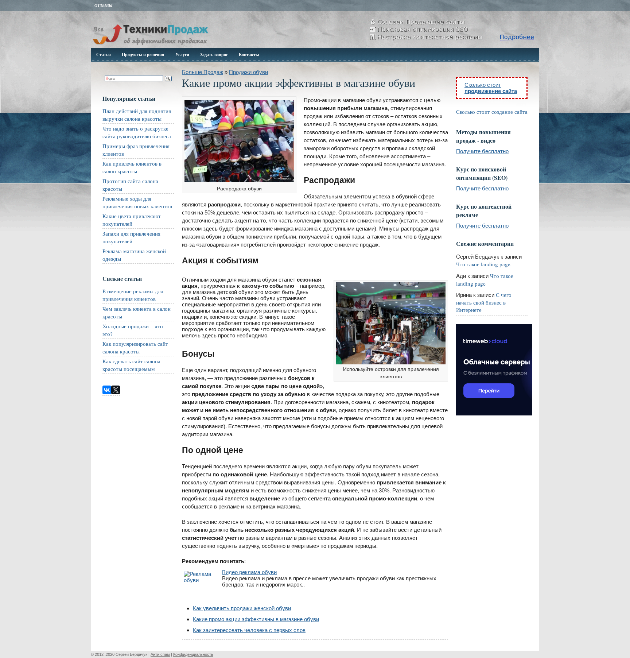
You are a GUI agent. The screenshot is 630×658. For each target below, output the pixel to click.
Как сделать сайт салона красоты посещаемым (131, 364)
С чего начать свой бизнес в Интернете (484, 302)
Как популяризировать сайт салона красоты (135, 347)
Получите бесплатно (482, 151)
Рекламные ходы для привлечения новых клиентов (137, 202)
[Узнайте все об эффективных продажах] (150, 46)
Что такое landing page (483, 264)
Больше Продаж (202, 72)
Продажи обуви (248, 72)
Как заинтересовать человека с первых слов (249, 630)
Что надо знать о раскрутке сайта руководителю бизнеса (136, 132)
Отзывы (103, 5)
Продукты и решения (143, 54)
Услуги (182, 54)
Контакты (249, 54)
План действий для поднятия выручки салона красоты (136, 114)
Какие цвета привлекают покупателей (131, 219)
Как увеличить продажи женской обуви (242, 608)
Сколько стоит (490, 88)
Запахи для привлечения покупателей (131, 237)
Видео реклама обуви (249, 572)
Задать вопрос (214, 54)
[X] (115, 390)
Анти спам (160, 654)
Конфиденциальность (193, 654)
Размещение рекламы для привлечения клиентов (132, 294)
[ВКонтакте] (106, 390)
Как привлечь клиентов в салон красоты (132, 167)
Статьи (103, 54)
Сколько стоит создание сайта (492, 111)
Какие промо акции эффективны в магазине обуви (256, 619)
